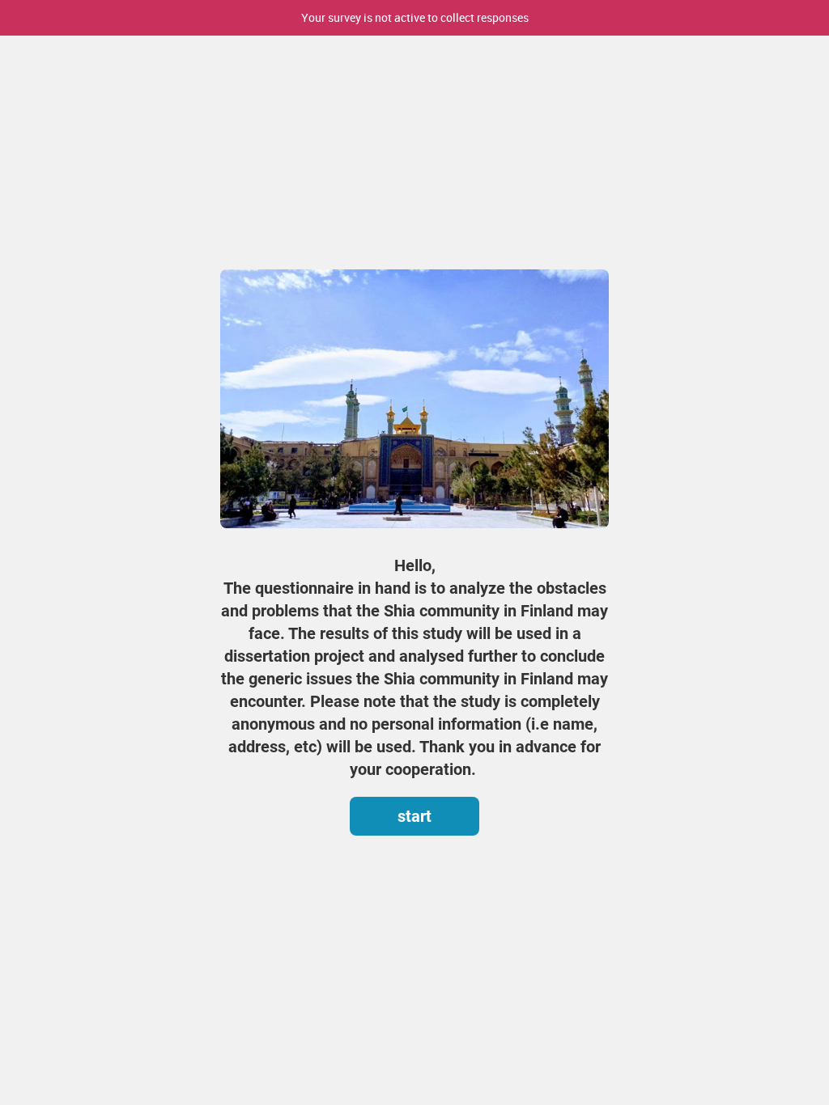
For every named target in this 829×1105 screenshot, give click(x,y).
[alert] (414, 18)
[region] (414, 494)
